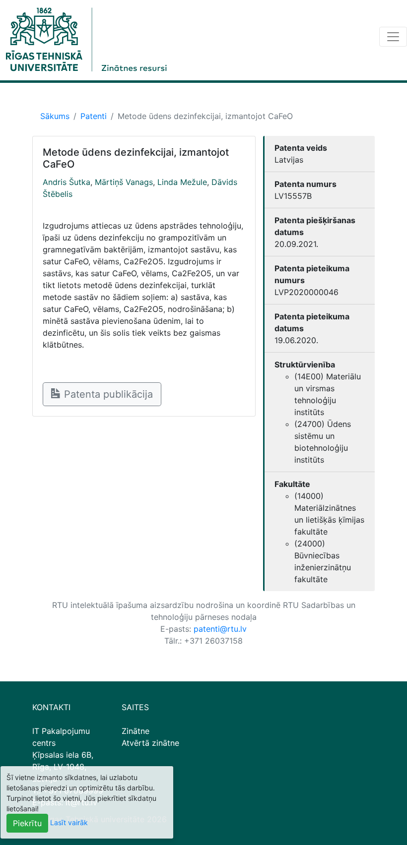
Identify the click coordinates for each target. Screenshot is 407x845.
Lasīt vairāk (69, 822)
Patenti (93, 116)
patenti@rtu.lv (220, 629)
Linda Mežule (182, 182)
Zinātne (135, 731)
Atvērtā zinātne (150, 743)
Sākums (54, 116)
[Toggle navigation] (393, 37)
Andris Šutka (66, 182)
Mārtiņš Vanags (124, 182)
